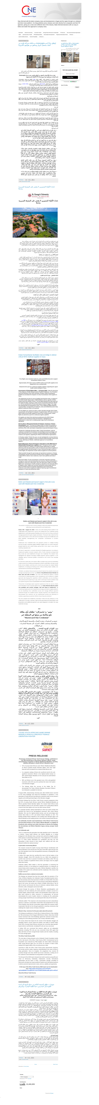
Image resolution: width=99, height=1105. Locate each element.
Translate (29, 1078)
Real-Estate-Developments (49, 34)
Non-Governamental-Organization (73, 32)
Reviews (71, 34)
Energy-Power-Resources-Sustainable (50, 32)
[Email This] (28, 180)
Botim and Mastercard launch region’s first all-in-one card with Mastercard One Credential (36, 483)
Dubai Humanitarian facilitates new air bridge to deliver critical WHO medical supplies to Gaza (37, 356)
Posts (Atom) (26, 1066)
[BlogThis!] (29, 180)
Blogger (51, 1093)
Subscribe (70, 77)
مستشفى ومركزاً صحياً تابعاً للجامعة (40, 325)
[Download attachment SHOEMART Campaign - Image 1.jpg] (55, 1042)
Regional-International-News (62, 34)
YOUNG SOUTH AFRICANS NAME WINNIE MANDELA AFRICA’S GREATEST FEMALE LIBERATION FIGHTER (34, 734)
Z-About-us (41, 36)
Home (35, 1064)
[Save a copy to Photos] (60, 1042)
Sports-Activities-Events (23, 36)
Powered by (67, 81)
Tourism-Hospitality (33, 36)
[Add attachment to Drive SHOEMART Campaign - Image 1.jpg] (58, 1042)
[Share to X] (31, 180)
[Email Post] (26, 179)
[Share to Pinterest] (34, 180)
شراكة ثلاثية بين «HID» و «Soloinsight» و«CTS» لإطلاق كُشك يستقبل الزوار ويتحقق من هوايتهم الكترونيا (37, 44)
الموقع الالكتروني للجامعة (43, 342)
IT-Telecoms (62, 32)
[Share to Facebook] (32, 180)
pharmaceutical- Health (27, 34)
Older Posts (55, 1064)
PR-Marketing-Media (38, 34)
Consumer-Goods (37, 32)
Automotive (20, 32)
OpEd (20, 34)
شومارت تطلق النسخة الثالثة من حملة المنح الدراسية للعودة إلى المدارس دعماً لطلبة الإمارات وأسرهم (36, 985)
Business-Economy (28, 32)
